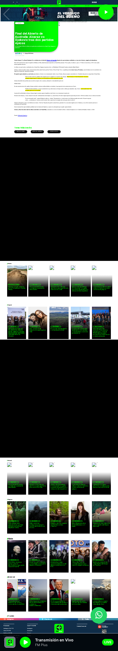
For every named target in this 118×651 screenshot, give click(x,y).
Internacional (13, 598)
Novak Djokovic (54, 131)
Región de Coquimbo (14, 284)
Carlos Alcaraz (21, 131)
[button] (6, 14)
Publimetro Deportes (22, 115)
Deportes (19, 23)
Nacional (35, 284)
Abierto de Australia (37, 131)
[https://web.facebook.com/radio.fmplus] (42, 619)
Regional (77, 326)
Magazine (13, 326)
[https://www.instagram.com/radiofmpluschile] (4, 619)
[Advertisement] (59, 196)
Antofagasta (98, 326)
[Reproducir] (106, 12)
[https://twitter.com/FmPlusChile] (82, 619)
